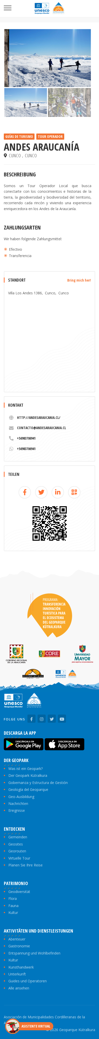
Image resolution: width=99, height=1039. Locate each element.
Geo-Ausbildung (21, 796)
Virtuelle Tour (19, 858)
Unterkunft (17, 974)
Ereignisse (16, 810)
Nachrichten (18, 803)
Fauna (13, 905)
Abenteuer (16, 939)
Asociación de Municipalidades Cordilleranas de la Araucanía (44, 1019)
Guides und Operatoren (27, 980)
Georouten (17, 851)
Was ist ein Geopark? (25, 768)
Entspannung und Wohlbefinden (34, 953)
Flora (12, 898)
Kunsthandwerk (21, 967)
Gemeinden (17, 837)
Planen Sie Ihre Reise (25, 865)
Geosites (15, 844)
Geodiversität (19, 891)
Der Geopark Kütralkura (27, 775)
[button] (10, 58)
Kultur (13, 912)
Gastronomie (19, 946)
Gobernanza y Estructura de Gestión (38, 782)
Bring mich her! (79, 280)
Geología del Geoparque (28, 789)
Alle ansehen (18, 988)
